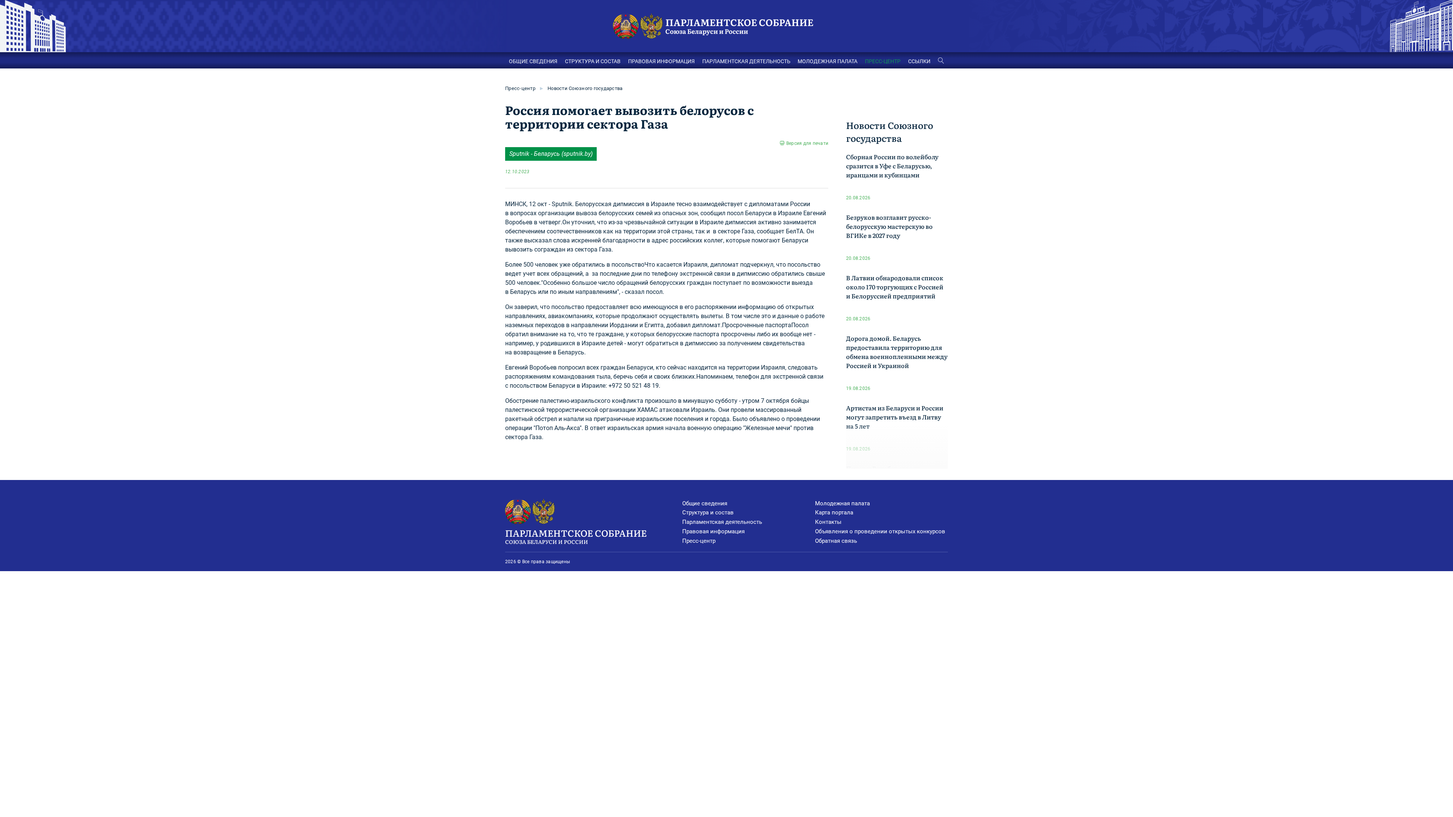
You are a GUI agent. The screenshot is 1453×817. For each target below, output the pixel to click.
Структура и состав (708, 512)
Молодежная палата (842, 503)
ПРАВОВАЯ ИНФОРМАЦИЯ (661, 61)
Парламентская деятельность (722, 522)
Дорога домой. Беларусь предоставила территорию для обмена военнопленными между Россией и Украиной (896, 352)
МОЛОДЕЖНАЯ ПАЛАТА (827, 61)
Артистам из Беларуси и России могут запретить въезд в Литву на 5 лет (894, 416)
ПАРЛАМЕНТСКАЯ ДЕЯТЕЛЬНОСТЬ (746, 61)
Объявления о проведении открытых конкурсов (880, 531)
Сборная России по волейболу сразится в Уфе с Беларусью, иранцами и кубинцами (892, 165)
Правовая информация (713, 531)
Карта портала (834, 512)
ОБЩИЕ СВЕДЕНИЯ (533, 61)
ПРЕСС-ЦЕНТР (883, 61)
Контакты (828, 522)
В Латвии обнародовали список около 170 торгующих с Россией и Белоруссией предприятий (894, 286)
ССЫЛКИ (919, 61)
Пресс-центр (520, 88)
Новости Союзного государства (585, 88)
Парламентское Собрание (576, 535)
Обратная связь (836, 540)
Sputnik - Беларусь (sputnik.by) (551, 153)
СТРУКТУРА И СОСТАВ (593, 61)
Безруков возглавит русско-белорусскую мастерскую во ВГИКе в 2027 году (889, 226)
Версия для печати (807, 143)
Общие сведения (704, 503)
